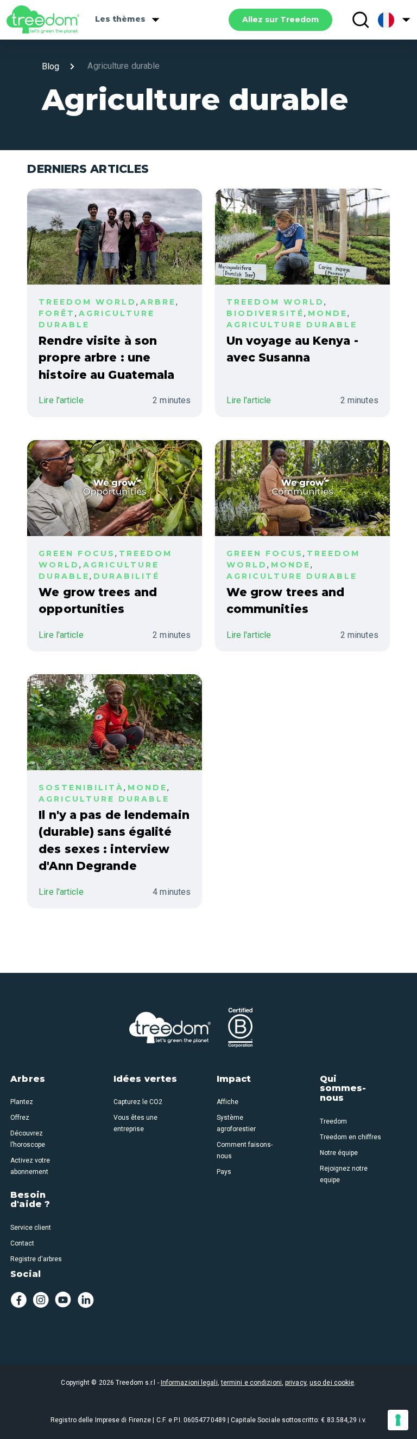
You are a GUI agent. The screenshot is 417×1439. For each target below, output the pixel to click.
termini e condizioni (251, 1382)
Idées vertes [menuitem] (145, 1079)
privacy (295, 1382)
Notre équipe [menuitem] (339, 1153)
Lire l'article (61, 400)
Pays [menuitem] (224, 1172)
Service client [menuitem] (30, 1227)
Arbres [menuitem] (27, 1079)
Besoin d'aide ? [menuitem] (30, 1200)
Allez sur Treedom (280, 19)
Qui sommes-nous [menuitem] (343, 1088)
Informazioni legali (189, 1382)
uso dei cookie (331, 1382)
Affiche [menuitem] (227, 1102)
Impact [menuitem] (234, 1079)
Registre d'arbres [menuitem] (36, 1259)
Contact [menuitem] (22, 1243)
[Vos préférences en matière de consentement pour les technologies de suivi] (398, 1420)
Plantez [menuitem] (21, 1102)
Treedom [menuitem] (333, 1121)
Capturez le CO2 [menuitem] (137, 1102)
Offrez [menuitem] (19, 1117)
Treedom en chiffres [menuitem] (350, 1137)
